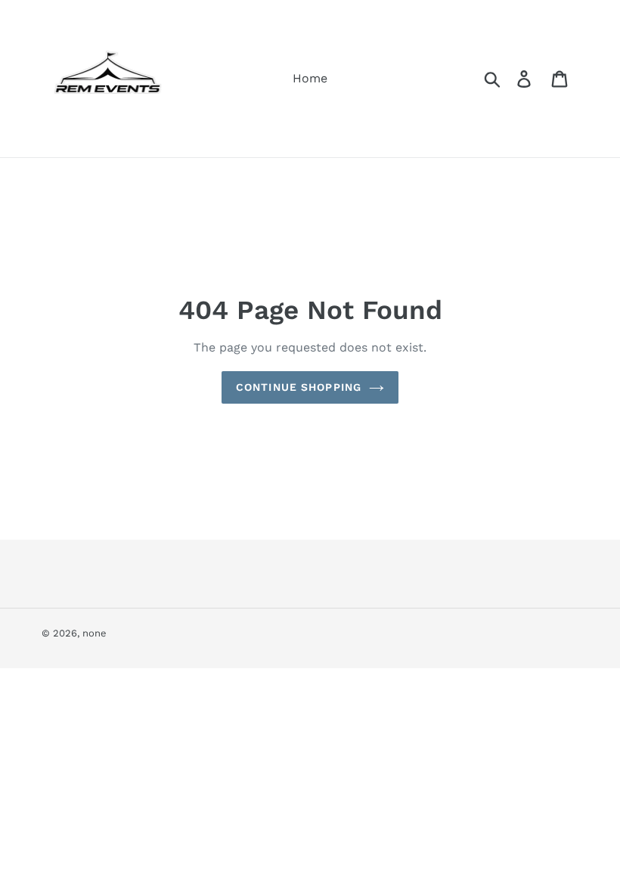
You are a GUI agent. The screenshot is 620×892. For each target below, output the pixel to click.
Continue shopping (298, 387)
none (94, 633)
